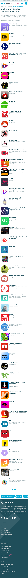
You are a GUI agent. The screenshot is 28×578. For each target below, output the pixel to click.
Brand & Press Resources (6, 534)
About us (3, 526)
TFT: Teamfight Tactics (6, 0)
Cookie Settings (4, 569)
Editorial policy (4, 530)
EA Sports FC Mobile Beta (14, 0)
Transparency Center (6, 532)
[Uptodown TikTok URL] (4, 518)
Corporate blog (4, 536)
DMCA (2, 573)
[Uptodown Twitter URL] (7, 518)
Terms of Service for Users (7, 564)
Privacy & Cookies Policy (6, 566)
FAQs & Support (4, 557)
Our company (4, 528)
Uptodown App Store (6, 546)
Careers (2, 539)
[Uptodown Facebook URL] (15, 518)
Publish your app (5, 548)
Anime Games (21, 0)
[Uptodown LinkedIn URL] (12, 518)
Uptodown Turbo (6, 555)
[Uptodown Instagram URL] (10, 518)
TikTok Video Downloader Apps (8, 496)
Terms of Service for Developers (8, 571)
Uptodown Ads (4, 553)
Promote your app (5, 550)
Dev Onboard (19, 496)
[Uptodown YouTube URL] (2, 518)
